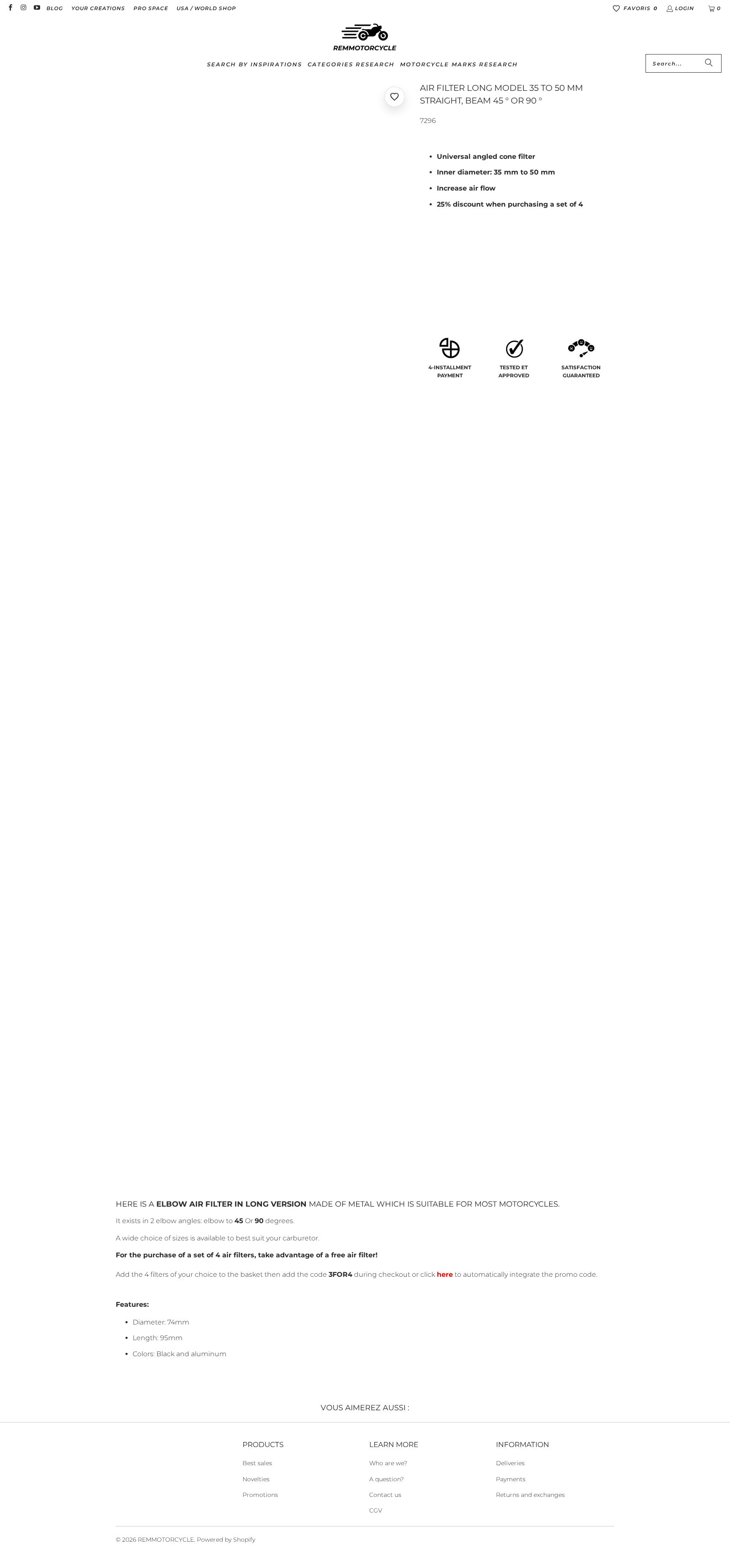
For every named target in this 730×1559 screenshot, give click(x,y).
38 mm (434, 244)
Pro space (150, 8)
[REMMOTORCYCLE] (365, 37)
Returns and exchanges (530, 1495)
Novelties (256, 1479)
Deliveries (510, 1463)
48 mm (497, 244)
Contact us (385, 1495)
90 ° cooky (484, 284)
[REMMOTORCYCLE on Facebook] (10, 8)
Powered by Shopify (226, 1539)
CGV (375, 1510)
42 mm (465, 244)
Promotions (260, 1495)
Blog (54, 8)
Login (684, 8)
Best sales (257, 1463)
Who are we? (388, 1463)
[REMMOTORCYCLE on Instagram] (23, 8)
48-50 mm (534, 244)
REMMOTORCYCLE (166, 1539)
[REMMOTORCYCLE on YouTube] (36, 8)
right (522, 284)
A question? (386, 1479)
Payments (511, 1479)
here (445, 1274)
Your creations (98, 8)
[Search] (709, 63)
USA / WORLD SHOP (206, 8)
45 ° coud (440, 284)
